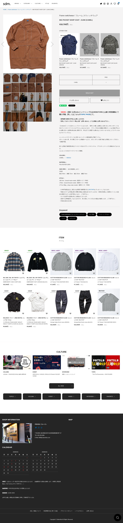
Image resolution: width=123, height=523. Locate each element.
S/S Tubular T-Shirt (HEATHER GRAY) (107, 322)
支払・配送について (35, 511)
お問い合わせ (75, 100)
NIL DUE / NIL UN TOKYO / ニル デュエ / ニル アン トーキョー (14, 278)
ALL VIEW (61, 386)
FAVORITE (54, 3)
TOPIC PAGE (85, 114)
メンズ (63, 218)
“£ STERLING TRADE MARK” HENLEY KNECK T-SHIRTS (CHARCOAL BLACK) (13, 323)
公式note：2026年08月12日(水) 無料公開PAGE (14, 374)
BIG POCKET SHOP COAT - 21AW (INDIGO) (67, 64)
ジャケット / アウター (104, 214)
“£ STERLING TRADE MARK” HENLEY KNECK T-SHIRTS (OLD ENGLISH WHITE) (37, 323)
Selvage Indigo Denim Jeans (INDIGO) (59, 322)
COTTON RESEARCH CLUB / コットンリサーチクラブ (61, 278)
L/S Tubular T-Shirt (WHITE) (104, 282)
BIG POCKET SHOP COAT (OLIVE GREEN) (109, 64)
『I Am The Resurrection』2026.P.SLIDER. (102, 374)
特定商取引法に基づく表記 (51, 511)
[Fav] (111, 3)
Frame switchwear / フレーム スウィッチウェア (19, 9)
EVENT (35, 372)
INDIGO (68, 157)
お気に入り (106, 100)
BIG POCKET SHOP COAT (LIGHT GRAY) (88, 64)
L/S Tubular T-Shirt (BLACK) (81, 282)
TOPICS (11, 396)
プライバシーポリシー (66, 511)
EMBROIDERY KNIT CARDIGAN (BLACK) (37, 282)
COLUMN (6, 372)
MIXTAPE (91, 189)
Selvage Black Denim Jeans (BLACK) (83, 322)
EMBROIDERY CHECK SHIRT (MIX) (12, 282)
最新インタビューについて (68, 374)
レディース (72, 218)
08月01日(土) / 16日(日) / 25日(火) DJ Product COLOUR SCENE (46, 375)
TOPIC (94, 372)
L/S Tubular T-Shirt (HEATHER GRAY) (59, 282)
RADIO (70, 396)
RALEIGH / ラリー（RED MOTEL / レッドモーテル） (14, 319)
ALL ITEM (91, 214)
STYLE (47, 3)
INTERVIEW (65, 372)
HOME (4, 9)
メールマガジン (79, 511)
